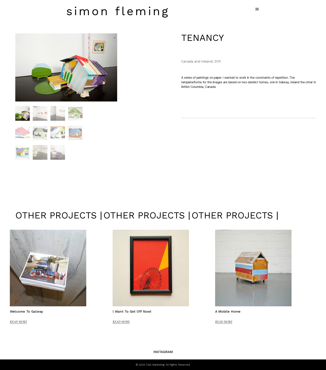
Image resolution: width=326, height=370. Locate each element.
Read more (18, 322)
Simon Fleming (118, 11)
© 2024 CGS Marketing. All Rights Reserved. (163, 364)
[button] (257, 9)
